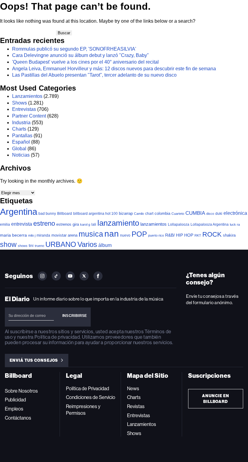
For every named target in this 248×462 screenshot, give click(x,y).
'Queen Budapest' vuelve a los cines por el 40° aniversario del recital (85, 62)
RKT (197, 235)
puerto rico (156, 235)
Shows (19, 102)
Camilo (139, 213)
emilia (5, 224)
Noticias (21, 155)
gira (76, 224)
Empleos (14, 409)
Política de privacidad (57, 337)
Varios (87, 244)
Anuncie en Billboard (215, 399)
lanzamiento (118, 223)
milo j (31, 235)
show (8, 244)
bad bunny (47, 213)
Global (19, 148)
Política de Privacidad (87, 388)
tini (31, 246)
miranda (43, 235)
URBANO (60, 244)
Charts (19, 128)
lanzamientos (153, 224)
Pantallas (22, 135)
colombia (162, 213)
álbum (105, 245)
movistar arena (64, 235)
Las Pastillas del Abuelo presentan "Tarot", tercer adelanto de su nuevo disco (94, 75)
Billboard (64, 213)
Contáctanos (18, 418)
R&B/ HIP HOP (179, 235)
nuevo (125, 235)
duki (218, 213)
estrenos (63, 224)
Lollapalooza (178, 224)
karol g (85, 224)
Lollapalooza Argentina (210, 224)
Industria (21, 122)
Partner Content (29, 115)
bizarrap (126, 213)
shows (23, 246)
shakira (229, 235)
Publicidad (15, 400)
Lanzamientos (27, 96)
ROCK (212, 234)
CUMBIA (195, 213)
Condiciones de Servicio (90, 397)
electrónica (235, 213)
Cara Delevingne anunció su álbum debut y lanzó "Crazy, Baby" (80, 55)
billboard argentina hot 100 (95, 213)
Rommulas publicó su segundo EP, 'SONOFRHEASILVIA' (74, 49)
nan (111, 233)
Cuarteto (177, 213)
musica (91, 234)
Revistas (136, 406)
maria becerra (13, 235)
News (133, 388)
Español (21, 142)
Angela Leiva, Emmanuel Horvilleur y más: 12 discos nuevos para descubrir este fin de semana (114, 68)
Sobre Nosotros (21, 391)
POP (139, 234)
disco (210, 213)
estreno (44, 223)
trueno (39, 246)
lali (93, 224)
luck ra (235, 224)
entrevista (21, 224)
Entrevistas (24, 109)
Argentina (18, 212)
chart (149, 213)
